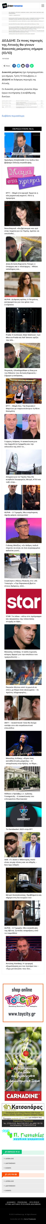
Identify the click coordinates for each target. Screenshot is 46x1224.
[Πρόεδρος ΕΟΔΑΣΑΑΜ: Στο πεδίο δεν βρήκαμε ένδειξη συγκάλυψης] (22, 145)
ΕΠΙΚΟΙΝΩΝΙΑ (22, 1202)
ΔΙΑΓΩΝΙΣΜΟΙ (10, 1163)
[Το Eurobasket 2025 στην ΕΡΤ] (24, 814)
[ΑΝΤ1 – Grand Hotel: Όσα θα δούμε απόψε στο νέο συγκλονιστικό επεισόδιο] (22, 707)
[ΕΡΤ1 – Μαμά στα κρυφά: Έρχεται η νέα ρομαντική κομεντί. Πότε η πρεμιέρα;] (24, 178)
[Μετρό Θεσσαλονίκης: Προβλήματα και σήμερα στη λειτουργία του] (24, 880)
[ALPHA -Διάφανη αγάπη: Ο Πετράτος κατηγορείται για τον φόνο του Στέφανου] (22, 284)
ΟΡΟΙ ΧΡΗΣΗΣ (34, 1202)
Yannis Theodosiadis (30, 1219)
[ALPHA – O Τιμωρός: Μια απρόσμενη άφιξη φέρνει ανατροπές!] (22, 497)
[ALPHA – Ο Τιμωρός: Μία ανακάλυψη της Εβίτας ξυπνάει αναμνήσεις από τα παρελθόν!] (22, 913)
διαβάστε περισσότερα (13, 115)
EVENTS (8, 1168)
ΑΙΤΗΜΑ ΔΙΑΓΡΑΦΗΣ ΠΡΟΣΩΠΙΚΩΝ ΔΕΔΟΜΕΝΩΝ (22, 1204)
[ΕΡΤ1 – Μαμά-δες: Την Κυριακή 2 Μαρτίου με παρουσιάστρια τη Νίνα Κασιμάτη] (24, 391)
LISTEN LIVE (9, 1158)
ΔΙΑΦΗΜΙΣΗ (11, 1202)
